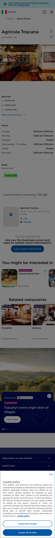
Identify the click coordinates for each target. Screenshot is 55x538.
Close (51, 474)
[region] (27, 504)
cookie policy (23, 516)
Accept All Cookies (27, 532)
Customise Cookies (27, 524)
